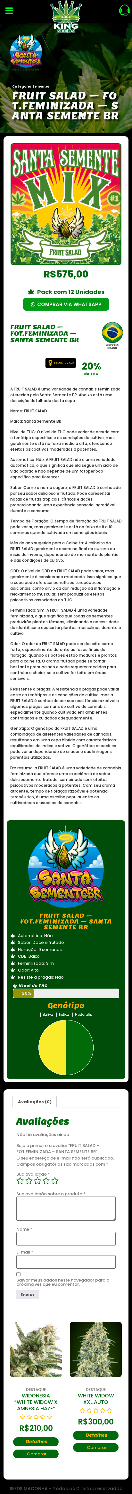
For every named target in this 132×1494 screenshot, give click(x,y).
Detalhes (79, 1435)
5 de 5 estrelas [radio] (55, 1181)
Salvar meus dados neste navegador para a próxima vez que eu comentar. (62, 1282)
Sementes (40, 86)
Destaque (19, 1389)
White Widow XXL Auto (79, 1399)
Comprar (79, 1447)
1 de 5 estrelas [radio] (20, 1181)
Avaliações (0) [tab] (35, 1102)
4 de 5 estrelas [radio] (46, 1181)
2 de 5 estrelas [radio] (29, 1181)
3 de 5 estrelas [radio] (37, 1181)
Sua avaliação (33, 1174)
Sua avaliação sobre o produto (51, 1194)
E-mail (24, 1252)
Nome (24, 1229)
